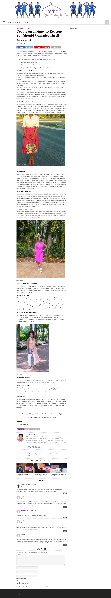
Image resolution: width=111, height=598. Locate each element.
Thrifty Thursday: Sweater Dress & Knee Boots (58, 475)
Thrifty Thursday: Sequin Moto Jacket (23, 475)
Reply (65, 493)
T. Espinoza (21, 43)
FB (50, 417)
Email (18, 570)
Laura (22, 496)
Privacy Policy (76, 590)
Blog (9, 22)
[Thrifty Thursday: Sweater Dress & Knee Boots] (58, 472)
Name (18, 565)
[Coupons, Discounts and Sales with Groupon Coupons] (41, 472)
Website (18, 574)
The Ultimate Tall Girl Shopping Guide (28, 454)
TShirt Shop (56, 590)
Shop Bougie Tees (18, 22)
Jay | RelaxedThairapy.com (28, 510)
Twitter (54, 417)
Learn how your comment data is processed (43, 586)
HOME (47, 590)
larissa (23, 534)
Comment (18, 554)
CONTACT (66, 590)
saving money (27, 429)
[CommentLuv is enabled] (24, 584)
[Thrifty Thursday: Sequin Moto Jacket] (24, 472)
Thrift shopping (35, 429)
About (27, 22)
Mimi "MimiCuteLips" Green (28, 484)
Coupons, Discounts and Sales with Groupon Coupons (40, 475)
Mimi (22, 520)
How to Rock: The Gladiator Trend (55, 454)
